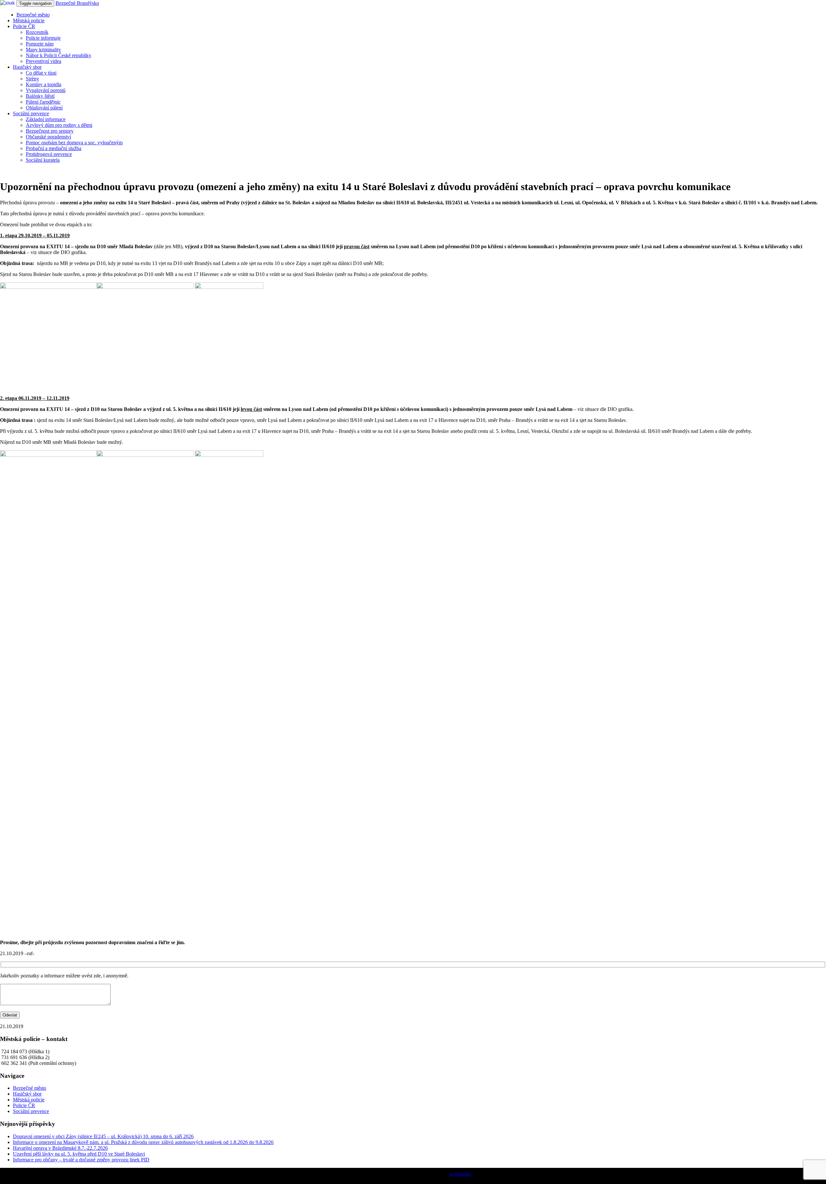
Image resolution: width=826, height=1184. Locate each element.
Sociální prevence (31, 113)
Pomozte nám (40, 43)
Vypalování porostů (45, 90)
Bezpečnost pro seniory (50, 131)
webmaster (461, 1174)
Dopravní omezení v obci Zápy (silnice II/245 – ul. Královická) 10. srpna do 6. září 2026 (103, 1136)
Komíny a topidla (43, 84)
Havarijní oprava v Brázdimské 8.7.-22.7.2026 (60, 1148)
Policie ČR (24, 26)
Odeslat (10, 1015)
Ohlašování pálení (44, 107)
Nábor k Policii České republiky (58, 55)
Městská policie (29, 20)
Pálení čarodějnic (43, 102)
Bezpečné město (33, 14)
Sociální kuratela (43, 160)
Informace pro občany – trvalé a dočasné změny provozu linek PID (81, 1159)
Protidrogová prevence (49, 154)
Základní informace (45, 119)
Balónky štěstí (40, 96)
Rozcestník (37, 32)
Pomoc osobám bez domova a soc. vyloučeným (74, 142)
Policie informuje (43, 38)
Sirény (32, 78)
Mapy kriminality (43, 49)
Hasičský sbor (27, 67)
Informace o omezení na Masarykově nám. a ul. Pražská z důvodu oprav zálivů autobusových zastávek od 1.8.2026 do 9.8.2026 (143, 1142)
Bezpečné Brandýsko (77, 3)
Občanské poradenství (48, 136)
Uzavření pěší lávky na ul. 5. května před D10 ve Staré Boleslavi (79, 1154)
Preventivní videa (43, 61)
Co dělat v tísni (41, 73)
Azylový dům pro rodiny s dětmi (59, 125)
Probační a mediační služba (53, 148)
